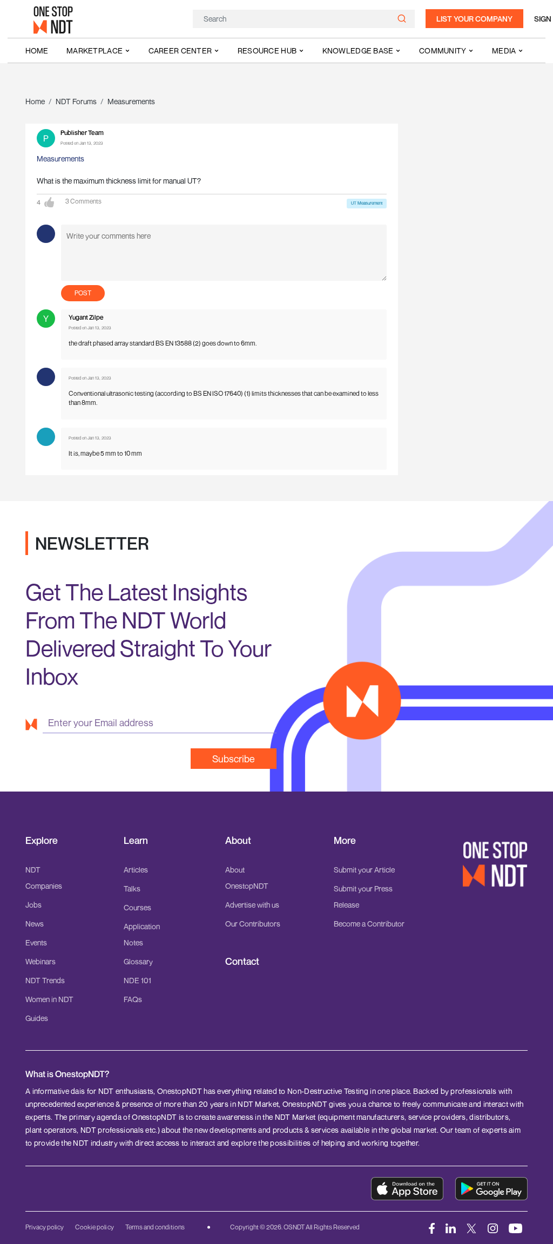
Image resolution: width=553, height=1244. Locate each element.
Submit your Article (364, 869)
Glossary (138, 961)
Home (36, 50)
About (238, 840)
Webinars (40, 961)
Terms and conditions (155, 1227)
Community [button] (443, 50)
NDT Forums (76, 101)
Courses (137, 907)
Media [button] (504, 50)
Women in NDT (49, 999)
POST (83, 293)
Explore (41, 840)
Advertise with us (252, 904)
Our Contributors (252, 923)
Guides (36, 1018)
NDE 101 (137, 980)
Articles (136, 869)
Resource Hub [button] (267, 50)
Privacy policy (44, 1227)
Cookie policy (94, 1227)
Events (36, 942)
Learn (136, 840)
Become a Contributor (369, 923)
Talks (132, 888)
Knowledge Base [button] (358, 50)
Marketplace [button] (94, 50)
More (345, 840)
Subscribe (233, 759)
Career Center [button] (180, 50)
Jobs (33, 904)
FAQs (133, 999)
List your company (474, 18)
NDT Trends (45, 980)
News (34, 923)
